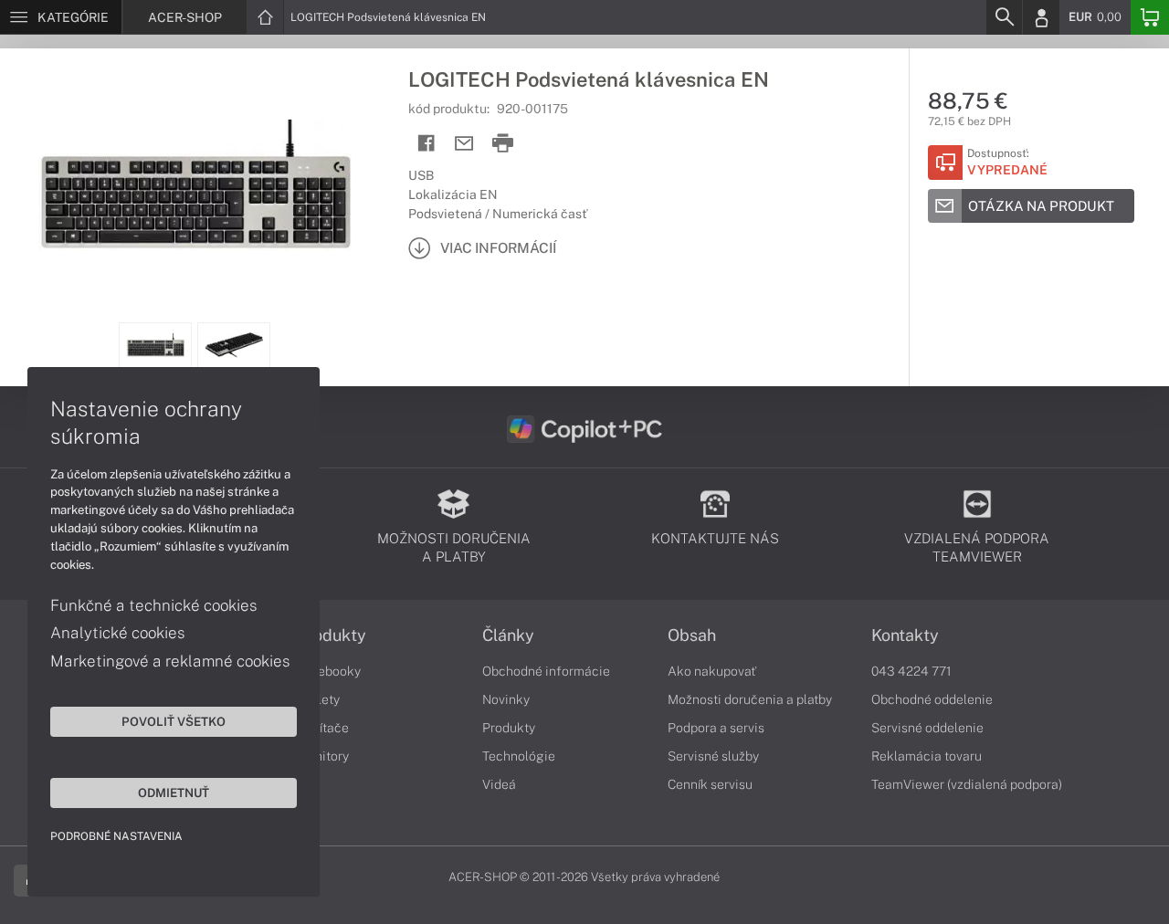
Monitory (323, 756)
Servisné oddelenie (927, 727)
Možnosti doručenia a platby (750, 699)
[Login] (1041, 17)
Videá (499, 784)
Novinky (506, 699)
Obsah (692, 635)
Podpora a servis (716, 727)
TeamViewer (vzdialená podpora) (966, 784)
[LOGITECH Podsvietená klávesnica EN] (195, 185)
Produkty (331, 635)
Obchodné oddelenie (932, 699)
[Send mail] (464, 144)
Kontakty (905, 635)
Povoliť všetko (173, 721)
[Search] (1003, 17)
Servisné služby (713, 756)
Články (508, 635)
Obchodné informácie (546, 671)
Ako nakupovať (712, 671)
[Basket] (1150, 17)
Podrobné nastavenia (116, 836)
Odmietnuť (173, 792)
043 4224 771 (911, 671)
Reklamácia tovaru (926, 756)
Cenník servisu (710, 784)
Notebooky (329, 671)
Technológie (518, 756)
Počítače (323, 727)
